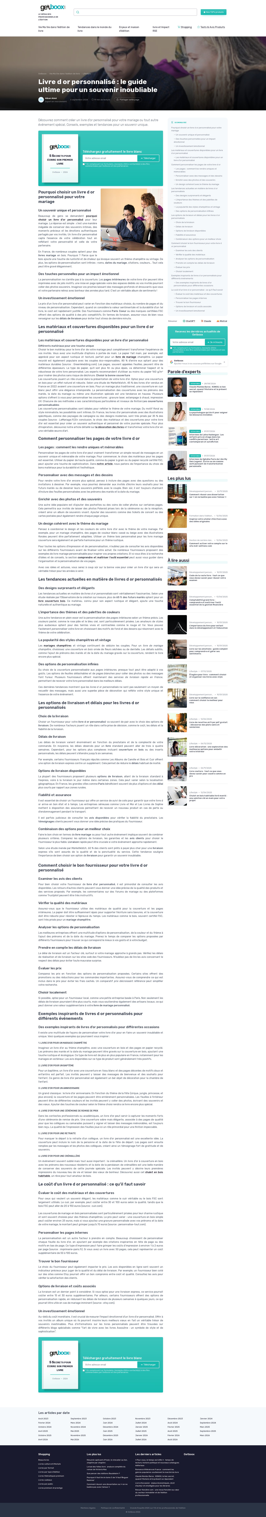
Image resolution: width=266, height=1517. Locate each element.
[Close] (188, 735)
